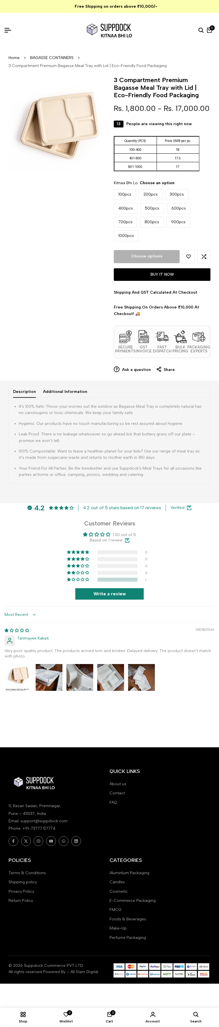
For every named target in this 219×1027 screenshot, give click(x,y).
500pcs (152, 208)
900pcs (178, 222)
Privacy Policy (21, 891)
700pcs (125, 222)
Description (24, 391)
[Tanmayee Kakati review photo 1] (18, 677)
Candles (117, 882)
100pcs (124, 194)
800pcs (152, 222)
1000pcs (126, 235)
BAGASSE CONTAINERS (52, 57)
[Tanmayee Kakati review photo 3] (80, 677)
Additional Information (65, 391)
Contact (117, 793)
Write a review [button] (110, 593)
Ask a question (136, 369)
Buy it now (162, 274)
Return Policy (21, 900)
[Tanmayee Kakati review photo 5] (141, 677)
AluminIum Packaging (129, 872)
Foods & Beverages (128, 919)
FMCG (115, 909)
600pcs (178, 208)
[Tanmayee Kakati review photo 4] (110, 677)
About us (118, 784)
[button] (188, 256)
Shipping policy (23, 882)
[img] (17, 630)
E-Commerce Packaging (133, 900)
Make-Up (118, 928)
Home (14, 57)
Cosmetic (119, 891)
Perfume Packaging (128, 937)
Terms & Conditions (27, 872)
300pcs (177, 194)
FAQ (113, 802)
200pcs (150, 194)
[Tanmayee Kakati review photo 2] (49, 677)
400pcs (125, 208)
